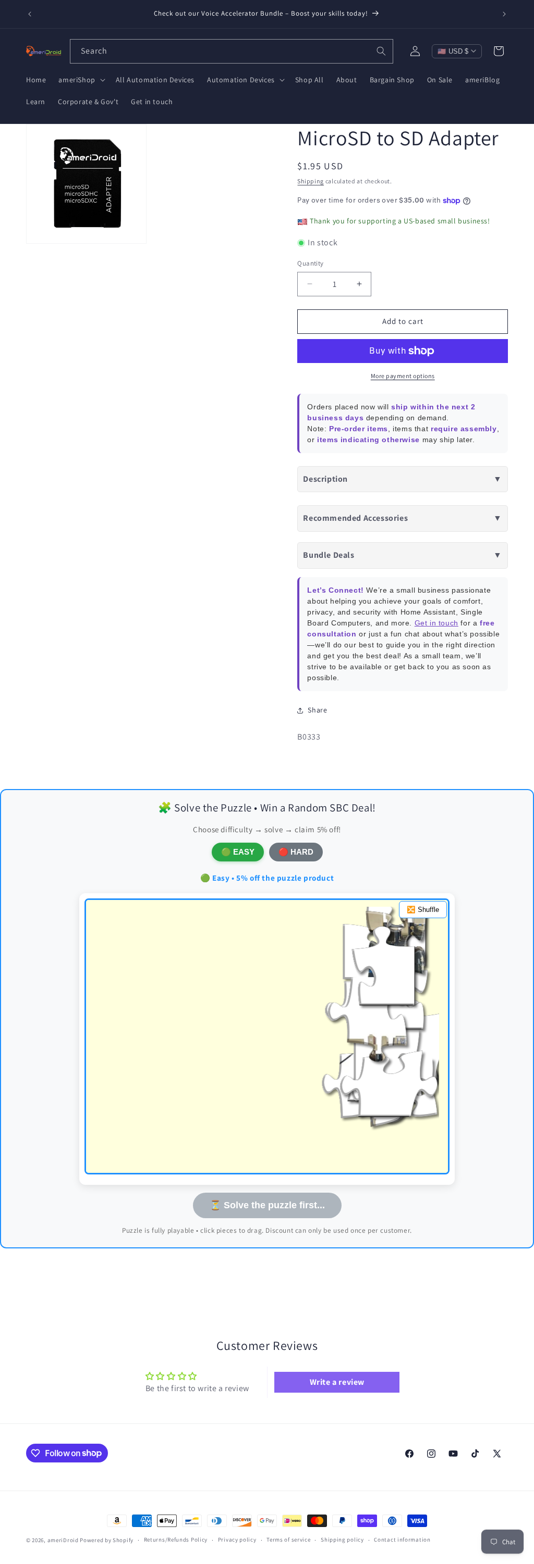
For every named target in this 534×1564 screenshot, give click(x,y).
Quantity (310, 263)
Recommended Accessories (402, 517)
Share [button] (317, 710)
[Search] (381, 51)
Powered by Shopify (107, 1540)
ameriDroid (63, 1540)
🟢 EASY (237, 851)
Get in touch (436, 623)
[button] (80, 80)
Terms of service (288, 1539)
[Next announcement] (504, 14)
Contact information (402, 1539)
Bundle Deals (402, 554)
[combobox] (231, 51)
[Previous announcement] (29, 14)
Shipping (310, 181)
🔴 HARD (295, 851)
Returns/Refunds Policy (176, 1539)
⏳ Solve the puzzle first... (267, 1205)
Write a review (337, 1382)
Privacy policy (237, 1539)
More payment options (403, 376)
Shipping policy (342, 1539)
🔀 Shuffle (423, 910)
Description (402, 478)
